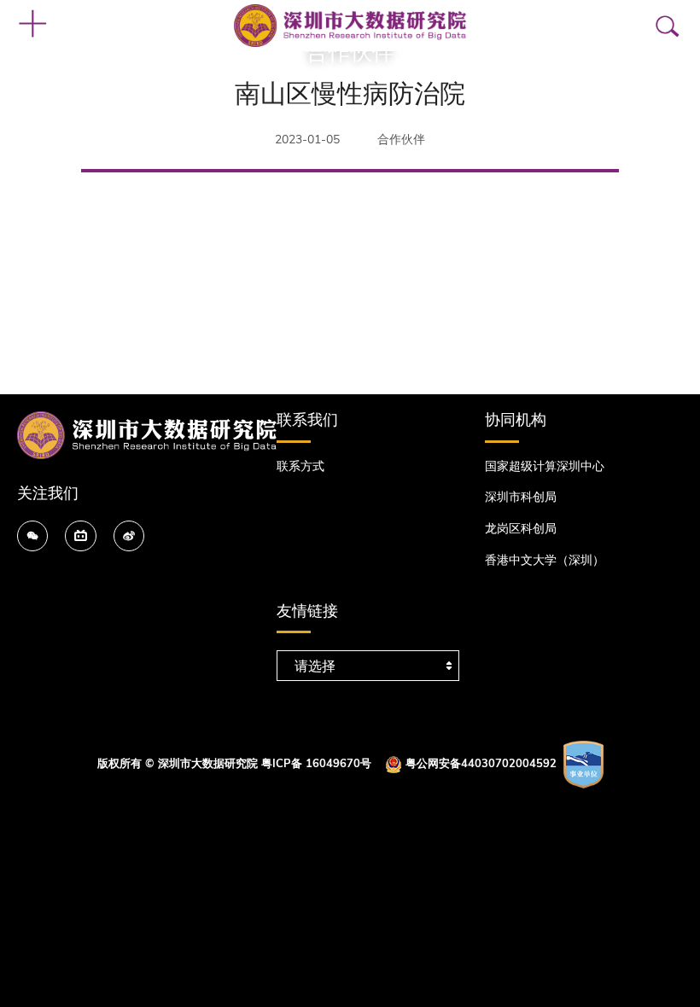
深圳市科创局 (521, 497)
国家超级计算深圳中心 (544, 466)
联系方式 (300, 466)
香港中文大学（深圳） (544, 560)
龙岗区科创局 (521, 529)
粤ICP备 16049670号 (316, 763)
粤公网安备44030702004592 (481, 763)
